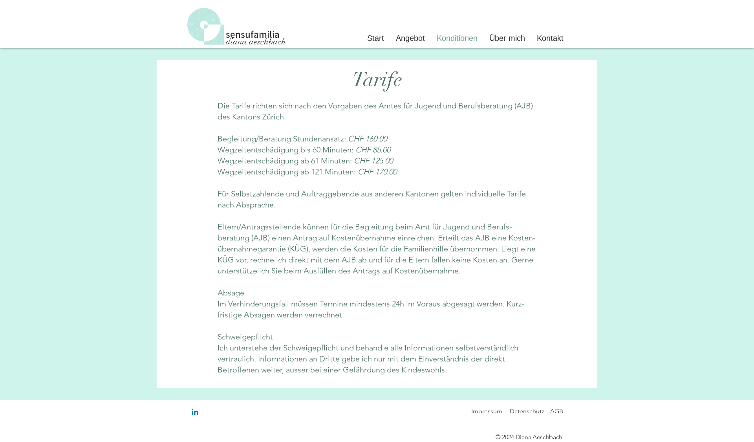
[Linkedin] (195, 413)
